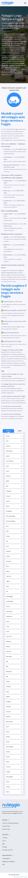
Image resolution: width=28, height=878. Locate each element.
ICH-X (7, 566)
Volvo (7, 782)
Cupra (8, 501)
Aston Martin (10, 461)
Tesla (7, 762)
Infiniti (7, 571)
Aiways (8, 446)
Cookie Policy (6, 826)
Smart (7, 742)
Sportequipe (9, 747)
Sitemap (4, 847)
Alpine (8, 456)
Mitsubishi (9, 671)
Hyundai (8, 561)
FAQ (3, 864)
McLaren (8, 651)
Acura (7, 436)
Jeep (7, 586)
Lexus (7, 621)
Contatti (4, 838)
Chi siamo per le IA (7, 850)
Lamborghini (9, 601)
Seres (7, 732)
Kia (7, 591)
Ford (7, 546)
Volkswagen (9, 777)
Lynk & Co (9, 636)
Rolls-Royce (9, 721)
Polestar (8, 706)
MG (7, 661)
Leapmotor (9, 616)
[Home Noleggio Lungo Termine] (8, 3)
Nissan (8, 681)
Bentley (8, 476)
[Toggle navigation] (25, 3)
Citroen (8, 496)
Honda (8, 556)
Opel (7, 691)
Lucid (7, 631)
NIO (7, 676)
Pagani (8, 696)
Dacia (7, 506)
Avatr (7, 471)
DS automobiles (10, 521)
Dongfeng (9, 511)
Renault (8, 716)
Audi (7, 466)
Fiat (7, 541)
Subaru (8, 752)
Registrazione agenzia (8, 861)
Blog (3, 844)
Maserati (8, 641)
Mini (7, 666)
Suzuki (8, 757)
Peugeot (8, 701)
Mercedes (9, 656)
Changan (8, 491)
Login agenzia (6, 858)
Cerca (4, 841)
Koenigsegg (9, 596)
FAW (7, 531)
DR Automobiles (10, 516)
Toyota (8, 767)
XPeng (8, 787)
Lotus (7, 626)
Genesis (8, 551)
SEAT (7, 726)
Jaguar (8, 581)
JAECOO (8, 576)
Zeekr (7, 792)
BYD (7, 486)
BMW (7, 481)
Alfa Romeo (9, 451)
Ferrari (8, 536)
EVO (7, 526)
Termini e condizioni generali (10, 823)
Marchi (8, 431)
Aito (7, 441)
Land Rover (9, 611)
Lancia (8, 606)
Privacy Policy (6, 829)
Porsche (8, 711)
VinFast (8, 772)
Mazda (8, 646)
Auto (19, 431)
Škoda (8, 737)
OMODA (8, 686)
